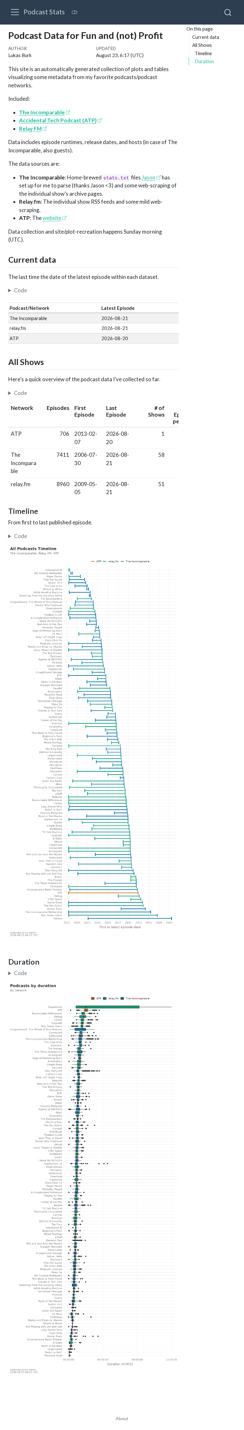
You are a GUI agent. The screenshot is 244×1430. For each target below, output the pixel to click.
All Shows (202, 45)
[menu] (15, 12)
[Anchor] (61, 259)
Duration (204, 61)
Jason (148, 177)
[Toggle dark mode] (74, 12)
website (52, 218)
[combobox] (228, 12)
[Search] (228, 12)
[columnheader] (24, 414)
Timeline (203, 53)
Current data (205, 37)
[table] (93, 450)
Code (20, 290)
